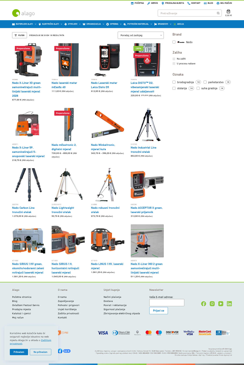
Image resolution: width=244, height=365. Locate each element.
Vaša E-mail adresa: (161, 297)
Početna (139, 3)
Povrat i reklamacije (115, 305)
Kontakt (195, 3)
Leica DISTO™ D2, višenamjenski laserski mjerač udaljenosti (145, 87)
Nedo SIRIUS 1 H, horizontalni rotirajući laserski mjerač (65, 268)
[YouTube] (220, 303)
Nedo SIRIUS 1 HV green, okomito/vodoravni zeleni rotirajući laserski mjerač (28, 268)
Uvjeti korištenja (67, 309)
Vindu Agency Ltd (225, 355)
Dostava (108, 301)
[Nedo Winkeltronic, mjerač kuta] (107, 124)
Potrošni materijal (138, 24)
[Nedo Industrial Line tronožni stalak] (147, 124)
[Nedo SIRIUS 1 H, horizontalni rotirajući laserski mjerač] (68, 240)
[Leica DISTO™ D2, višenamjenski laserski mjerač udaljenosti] (147, 59)
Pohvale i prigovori (68, 305)
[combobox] (186, 13)
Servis (154, 3)
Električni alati (50, 24)
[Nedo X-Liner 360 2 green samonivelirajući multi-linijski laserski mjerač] (147, 240)
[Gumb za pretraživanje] (218, 13)
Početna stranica (21, 297)
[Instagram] (212, 303)
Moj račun (226, 3)
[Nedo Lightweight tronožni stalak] (68, 184)
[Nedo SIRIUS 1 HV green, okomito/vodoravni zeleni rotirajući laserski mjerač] (28, 240)
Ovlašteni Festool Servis (25, 305)
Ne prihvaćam (41, 352)
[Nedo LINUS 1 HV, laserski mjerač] (107, 240)
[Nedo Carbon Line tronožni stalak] (28, 184)
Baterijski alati (24, 24)
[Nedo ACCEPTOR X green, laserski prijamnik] (147, 184)
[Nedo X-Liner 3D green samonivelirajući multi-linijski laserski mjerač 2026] (28, 59)
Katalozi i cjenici (21, 313)
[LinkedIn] (229, 303)
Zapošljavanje (66, 301)
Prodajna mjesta (174, 3)
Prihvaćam (19, 352)
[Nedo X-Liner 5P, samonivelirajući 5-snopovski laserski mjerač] (28, 124)
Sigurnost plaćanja (114, 309)
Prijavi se (158, 310)
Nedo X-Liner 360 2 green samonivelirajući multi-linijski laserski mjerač (147, 268)
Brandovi (163, 24)
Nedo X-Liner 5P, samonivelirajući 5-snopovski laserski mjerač (28, 152)
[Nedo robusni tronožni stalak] (107, 184)
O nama (62, 297)
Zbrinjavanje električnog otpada (122, 313)
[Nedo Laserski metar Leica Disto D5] (107, 59)
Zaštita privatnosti (68, 313)
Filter (21, 35)
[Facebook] (203, 303)
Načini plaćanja (112, 297)
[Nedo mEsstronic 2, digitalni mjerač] (68, 124)
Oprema (114, 24)
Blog (210, 3)
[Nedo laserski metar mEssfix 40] (68, 59)
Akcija (180, 24)
